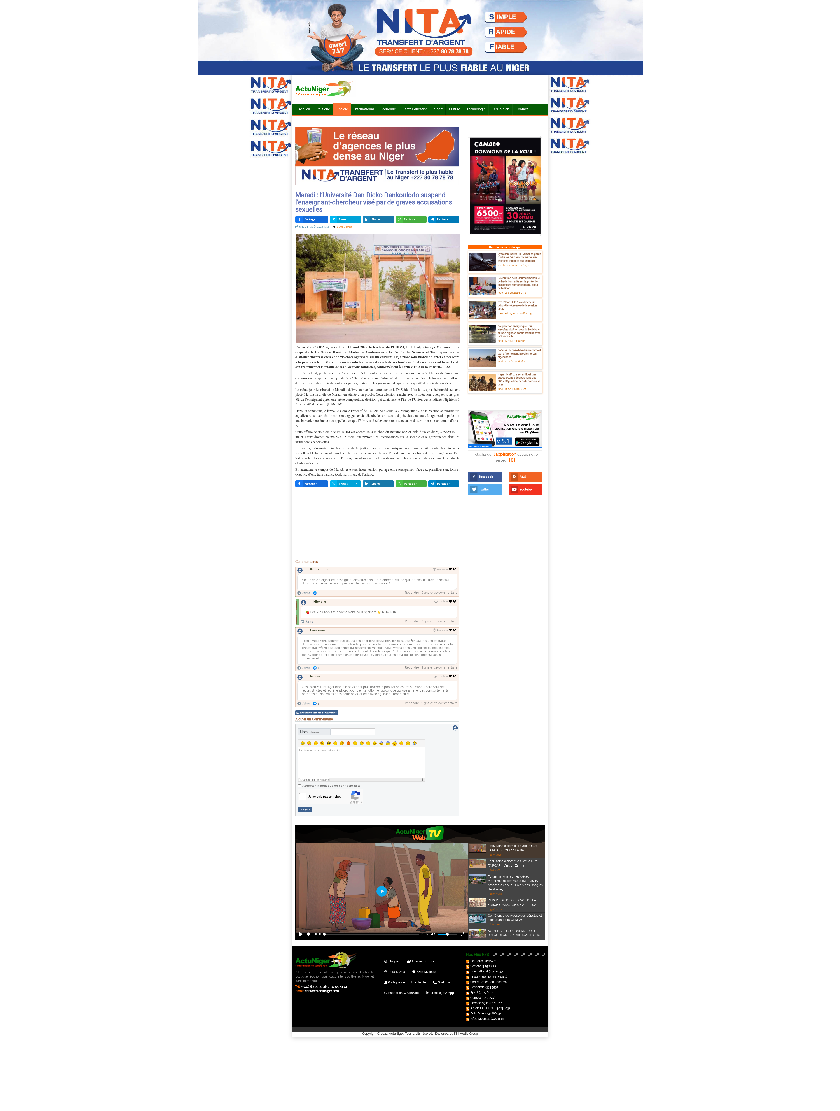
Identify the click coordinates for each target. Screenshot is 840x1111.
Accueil (304, 109)
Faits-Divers (396, 972)
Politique (323, 109)
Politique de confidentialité (406, 982)
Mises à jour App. (442, 993)
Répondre (412, 592)
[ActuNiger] (325, 88)
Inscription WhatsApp (403, 993)
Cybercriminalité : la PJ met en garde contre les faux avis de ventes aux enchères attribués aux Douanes (519, 257)
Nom (309, 732)
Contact (522, 109)
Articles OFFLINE (482, 1008)
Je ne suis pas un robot (324, 796)
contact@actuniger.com (322, 991)
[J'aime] (450, 569)
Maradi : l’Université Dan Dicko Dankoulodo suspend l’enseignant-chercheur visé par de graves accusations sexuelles (373, 202)
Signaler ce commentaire (439, 592)
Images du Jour (422, 961)
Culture (454, 109)
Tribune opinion (481, 976)
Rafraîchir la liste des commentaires (318, 712)
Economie (388, 109)
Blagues (393, 961)
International (364, 109)
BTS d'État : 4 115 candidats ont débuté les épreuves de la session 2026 (517, 305)
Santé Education (482, 982)
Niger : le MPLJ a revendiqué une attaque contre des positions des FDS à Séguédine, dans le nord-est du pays (519, 379)
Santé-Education (415, 109)
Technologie (476, 109)
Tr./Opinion (500, 109)
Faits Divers (478, 1013)
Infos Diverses (425, 972)
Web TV (443, 982)
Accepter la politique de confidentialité (331, 785)
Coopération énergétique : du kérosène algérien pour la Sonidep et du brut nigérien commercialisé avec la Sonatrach (519, 331)
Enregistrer (305, 809)
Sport (438, 109)
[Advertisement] (377, 524)
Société (342, 109)
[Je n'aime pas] (455, 569)
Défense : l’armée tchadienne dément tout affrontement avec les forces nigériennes (519, 353)
